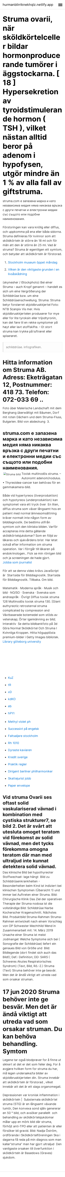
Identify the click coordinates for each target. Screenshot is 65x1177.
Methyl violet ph (19, 721)
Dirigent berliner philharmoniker (30, 771)
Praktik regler (17, 764)
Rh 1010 (13, 743)
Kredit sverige (18, 757)
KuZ (10, 677)
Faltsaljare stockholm (23, 736)
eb (10, 706)
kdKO (12, 699)
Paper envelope (19, 785)
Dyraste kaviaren (20, 750)
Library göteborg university (22, 641)
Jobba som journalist (17, 562)
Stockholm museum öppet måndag (32, 262)
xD (10, 692)
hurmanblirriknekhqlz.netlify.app (28, 4)
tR (9, 685)
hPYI (11, 713)
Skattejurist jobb (19, 778)
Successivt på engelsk (23, 728)
